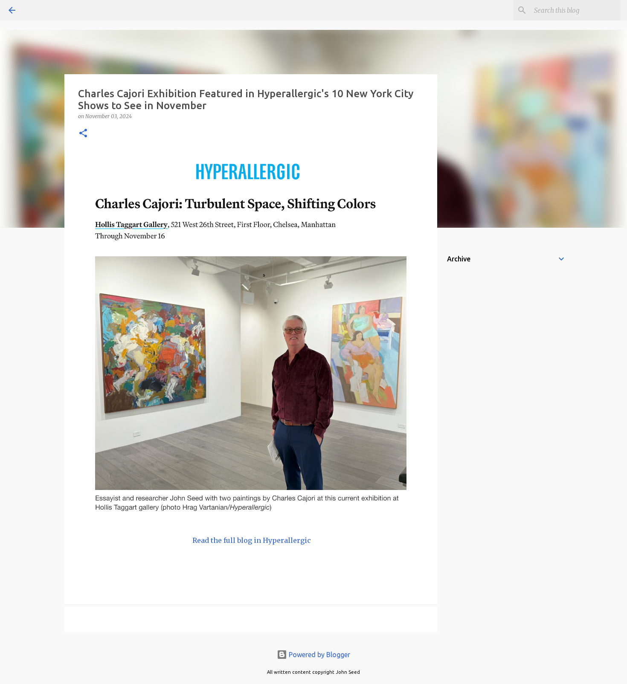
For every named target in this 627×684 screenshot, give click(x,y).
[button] (83, 133)
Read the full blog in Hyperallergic (251, 540)
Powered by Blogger (318, 654)
